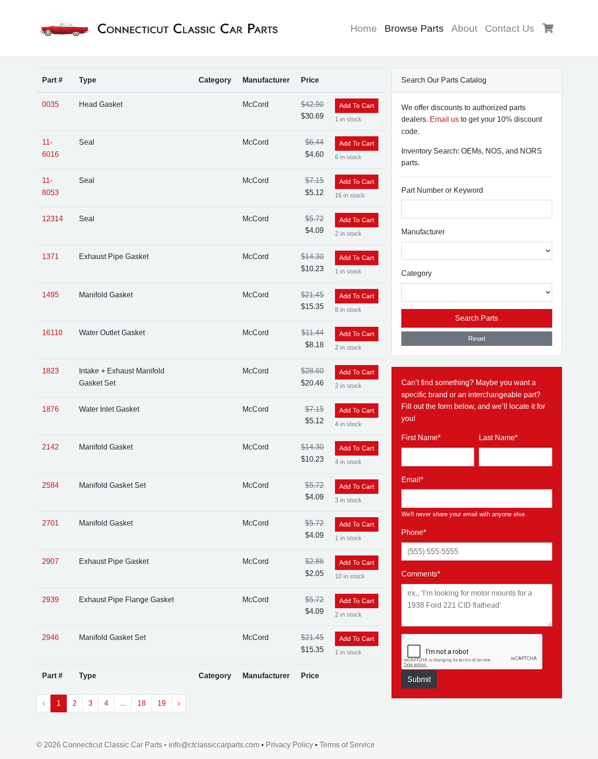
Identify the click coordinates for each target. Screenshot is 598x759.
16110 (52, 333)
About (464, 28)
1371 (50, 256)
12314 (52, 219)
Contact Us (509, 28)
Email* (412, 480)
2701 (50, 523)
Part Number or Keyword (442, 190)
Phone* (413, 532)
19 (161, 703)
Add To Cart (356, 105)
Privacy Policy (289, 745)
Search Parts (476, 318)
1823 (50, 371)
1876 (50, 409)
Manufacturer (423, 232)
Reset (476, 338)
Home (363, 28)
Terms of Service (347, 745)
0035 (50, 104)
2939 (50, 600)
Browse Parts (416, 28)
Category (416, 273)
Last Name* (498, 438)
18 (141, 703)
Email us (444, 119)
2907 (50, 561)
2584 (50, 485)
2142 (50, 447)
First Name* (421, 438)
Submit (419, 679)
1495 (50, 295)
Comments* (420, 574)
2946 (50, 637)
